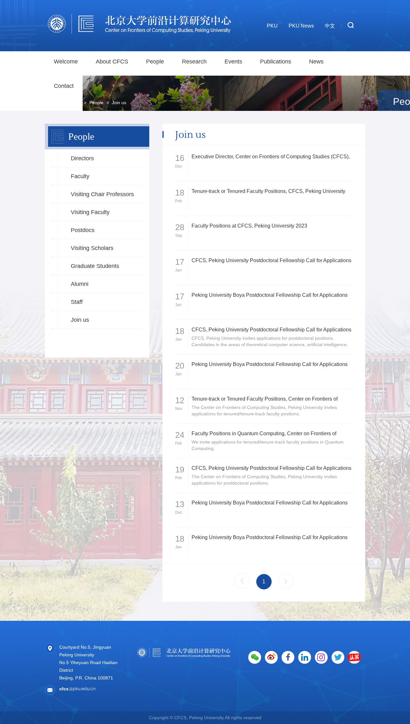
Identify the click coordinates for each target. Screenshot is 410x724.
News (316, 61)
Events (233, 61)
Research (194, 61)
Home (75, 102)
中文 (330, 26)
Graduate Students (95, 266)
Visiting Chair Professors (102, 194)
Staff (77, 302)
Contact (64, 86)
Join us (80, 320)
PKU (272, 26)
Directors (82, 158)
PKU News (301, 26)
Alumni (79, 284)
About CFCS (112, 61)
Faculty (80, 176)
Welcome (66, 61)
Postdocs (82, 230)
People (155, 61)
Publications (275, 61)
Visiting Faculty (90, 212)
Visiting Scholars (92, 248)
